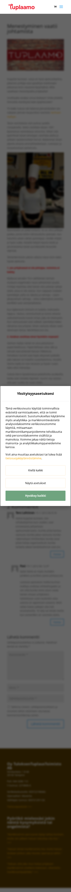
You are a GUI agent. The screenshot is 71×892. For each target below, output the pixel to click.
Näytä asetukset (35, 483)
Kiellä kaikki (35, 470)
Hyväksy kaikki (35, 496)
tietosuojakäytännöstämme (23, 458)
